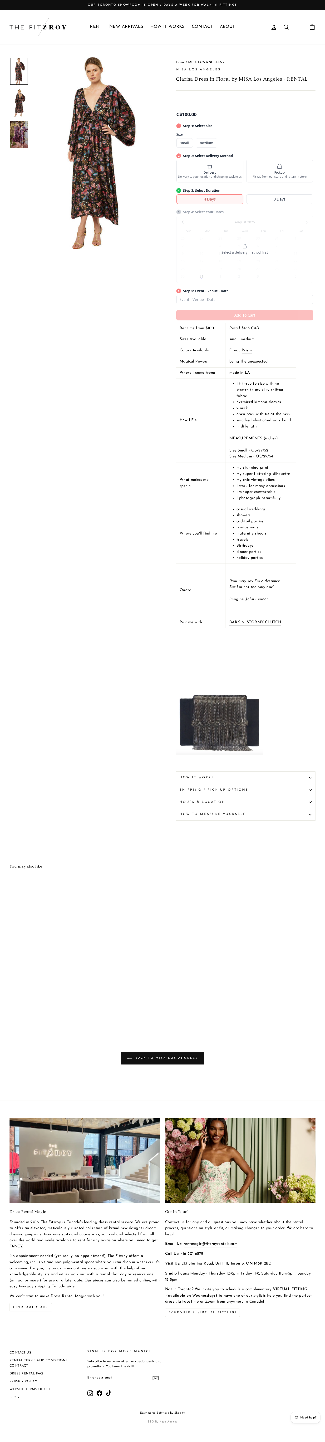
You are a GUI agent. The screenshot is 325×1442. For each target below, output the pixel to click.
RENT (96, 27)
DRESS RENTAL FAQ (26, 1373)
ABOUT (227, 27)
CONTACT (202, 27)
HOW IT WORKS (167, 27)
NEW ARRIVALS (126, 27)
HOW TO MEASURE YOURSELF (213, 814)
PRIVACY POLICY (23, 1381)
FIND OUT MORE (30, 1307)
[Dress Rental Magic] (85, 1160)
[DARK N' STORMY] (219, 762)
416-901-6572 (192, 1254)
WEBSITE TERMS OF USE (30, 1389)
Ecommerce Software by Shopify (162, 1413)
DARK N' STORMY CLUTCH (255, 622)
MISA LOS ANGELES (205, 62)
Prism (247, 350)
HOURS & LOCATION (202, 802)
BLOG (14, 1397)
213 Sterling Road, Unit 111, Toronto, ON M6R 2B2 (226, 1263)
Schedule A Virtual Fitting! (202, 1312)
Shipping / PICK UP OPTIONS (214, 789)
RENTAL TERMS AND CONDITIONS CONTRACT (39, 1363)
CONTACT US (20, 1352)
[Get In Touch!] (240, 1160)
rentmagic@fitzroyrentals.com (210, 1244)
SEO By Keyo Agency (162, 1421)
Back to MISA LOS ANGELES (166, 1058)
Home (180, 62)
